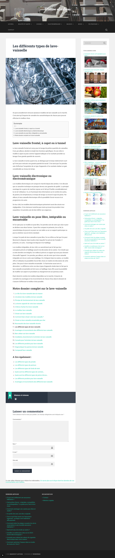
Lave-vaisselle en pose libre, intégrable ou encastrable (31, 133)
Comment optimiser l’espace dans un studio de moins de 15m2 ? (95, 257)
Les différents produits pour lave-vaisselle (29, 343)
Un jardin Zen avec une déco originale (95, 228)
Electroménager (54, 24)
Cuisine (39, 24)
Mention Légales (48, 500)
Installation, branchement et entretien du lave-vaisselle (33, 337)
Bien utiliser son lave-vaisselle (25, 333)
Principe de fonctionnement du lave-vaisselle (30, 300)
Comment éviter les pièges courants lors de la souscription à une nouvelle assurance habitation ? (95, 239)
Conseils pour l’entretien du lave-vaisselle (28, 340)
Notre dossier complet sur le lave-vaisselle (27, 135)
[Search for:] (95, 43)
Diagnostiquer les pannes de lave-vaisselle (29, 347)
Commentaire (17, 419)
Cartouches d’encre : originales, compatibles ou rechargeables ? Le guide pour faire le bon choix (94, 220)
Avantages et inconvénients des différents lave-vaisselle (34, 330)
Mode (80, 24)
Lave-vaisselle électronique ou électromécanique (29, 131)
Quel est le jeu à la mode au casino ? (95, 243)
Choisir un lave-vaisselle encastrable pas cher (30, 320)
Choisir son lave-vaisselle (23, 313)
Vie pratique (92, 24)
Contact (11, 30)
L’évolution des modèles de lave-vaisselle (28, 297)
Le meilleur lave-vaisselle (23, 310)
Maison (69, 24)
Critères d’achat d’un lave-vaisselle (26, 307)
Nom (15, 444)
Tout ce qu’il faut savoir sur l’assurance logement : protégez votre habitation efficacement (96, 233)
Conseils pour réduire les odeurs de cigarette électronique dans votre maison (94, 252)
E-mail (15, 452)
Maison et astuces (57, 9)
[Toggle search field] (106, 30)
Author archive (15, 399)
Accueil (11, 24)
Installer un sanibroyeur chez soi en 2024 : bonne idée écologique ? (94, 247)
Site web (15, 460)
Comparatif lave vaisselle (23, 350)
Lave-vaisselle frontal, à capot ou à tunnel (27, 128)
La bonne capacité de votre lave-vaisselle (28, 303)
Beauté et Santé (24, 24)
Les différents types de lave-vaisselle (35, 48)
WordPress (36, 554)
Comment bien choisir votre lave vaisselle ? (29, 317)
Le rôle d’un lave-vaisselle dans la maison (29, 293)
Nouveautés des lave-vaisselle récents (28, 323)
